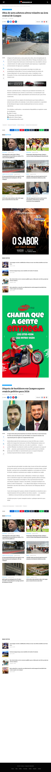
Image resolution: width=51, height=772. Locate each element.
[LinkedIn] (3, 68)
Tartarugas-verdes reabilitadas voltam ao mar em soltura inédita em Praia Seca (29, 263)
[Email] (3, 74)
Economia (25, 768)
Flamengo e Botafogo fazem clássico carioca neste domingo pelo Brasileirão (37, 155)
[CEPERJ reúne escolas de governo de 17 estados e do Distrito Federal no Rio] (37, 166)
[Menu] (4, 2)
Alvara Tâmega (21, 124)
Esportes (34, 768)
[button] (27, 84)
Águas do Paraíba (12, 124)
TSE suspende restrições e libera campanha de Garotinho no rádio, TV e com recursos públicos (13, 156)
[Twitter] (3, 64)
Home (3, 6)
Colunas (39, 768)
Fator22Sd (32, 766)
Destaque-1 (4, 577)
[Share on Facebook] (8, 22)
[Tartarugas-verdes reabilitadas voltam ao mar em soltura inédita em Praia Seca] (5, 265)
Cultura (30, 768)
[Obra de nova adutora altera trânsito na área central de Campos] (25, 40)
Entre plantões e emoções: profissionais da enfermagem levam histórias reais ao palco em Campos (28, 287)
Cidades (28, 577)
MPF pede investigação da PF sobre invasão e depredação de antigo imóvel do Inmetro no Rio (13, 580)
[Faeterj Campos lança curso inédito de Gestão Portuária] (5, 273)
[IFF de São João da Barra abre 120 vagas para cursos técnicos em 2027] (13, 188)
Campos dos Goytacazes (7, 9)
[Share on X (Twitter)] (11, 22)
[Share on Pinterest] (13, 22)
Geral (16, 768)
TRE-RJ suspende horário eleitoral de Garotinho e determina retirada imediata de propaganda (36, 199)
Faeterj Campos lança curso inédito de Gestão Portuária (24, 270)
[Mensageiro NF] (25, 2)
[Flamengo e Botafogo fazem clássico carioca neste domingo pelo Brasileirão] (37, 144)
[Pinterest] (3, 71)
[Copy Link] (3, 78)
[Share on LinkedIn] (16, 22)
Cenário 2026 (19, 506)
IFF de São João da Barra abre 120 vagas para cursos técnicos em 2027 (12, 198)
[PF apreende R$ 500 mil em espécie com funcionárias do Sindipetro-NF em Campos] (13, 166)
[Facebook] (3, 61)
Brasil (27, 174)
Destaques (4, 152)
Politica (24, 506)
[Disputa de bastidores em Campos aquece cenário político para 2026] (25, 415)
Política (20, 768)
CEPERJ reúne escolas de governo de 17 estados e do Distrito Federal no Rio (36, 177)
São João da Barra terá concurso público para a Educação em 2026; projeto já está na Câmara (29, 279)
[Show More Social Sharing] (18, 22)
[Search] (47, 2)
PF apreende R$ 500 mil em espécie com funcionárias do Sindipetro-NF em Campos (13, 178)
